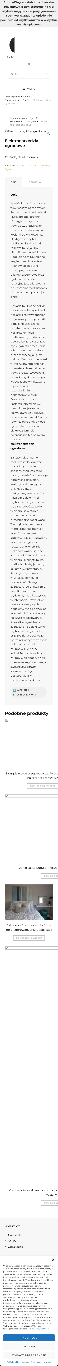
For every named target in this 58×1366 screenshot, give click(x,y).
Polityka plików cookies (18, 1362)
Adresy (12, 1240)
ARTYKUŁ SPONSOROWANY (33, 165)
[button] (53, 1259)
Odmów (29, 1346)
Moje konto (14, 1234)
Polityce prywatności (39, 1329)
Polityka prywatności (41, 1362)
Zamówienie (15, 1246)
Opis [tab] (13, 182)
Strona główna (12, 96)
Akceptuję (29, 1337)
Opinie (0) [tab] (35, 182)
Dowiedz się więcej (29, 938)
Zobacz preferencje (29, 1355)
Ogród (26, 100)
